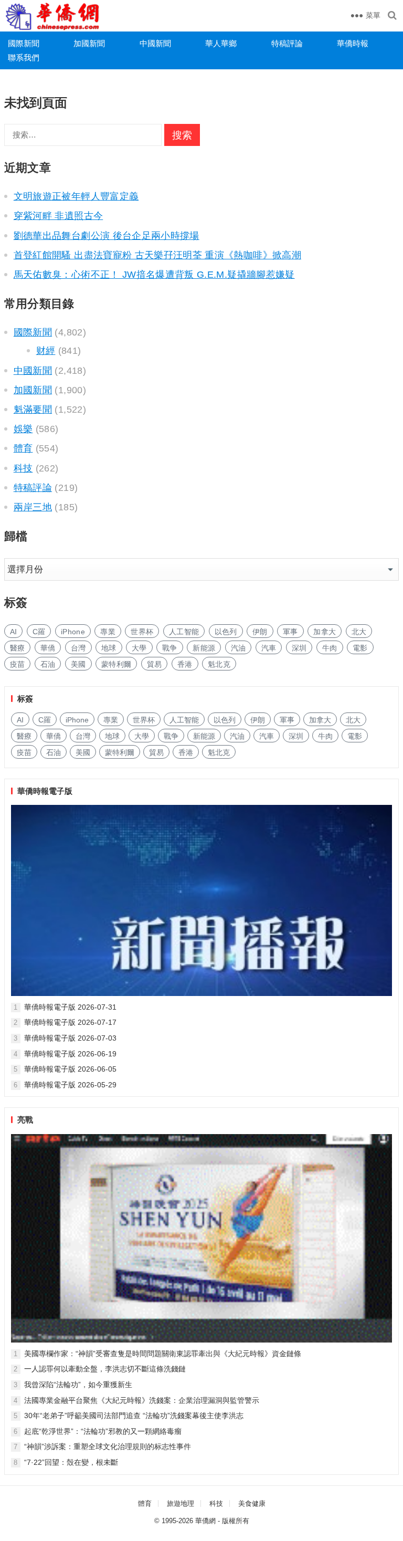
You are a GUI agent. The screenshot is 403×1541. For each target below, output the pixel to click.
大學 (139, 648)
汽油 (238, 648)
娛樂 (23, 429)
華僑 (48, 648)
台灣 (78, 648)
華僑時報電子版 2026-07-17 (70, 1022)
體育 (23, 448)
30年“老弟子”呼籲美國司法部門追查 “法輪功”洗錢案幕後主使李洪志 (133, 1415)
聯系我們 (23, 57)
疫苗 (17, 664)
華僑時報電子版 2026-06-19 (70, 1054)
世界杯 (142, 631)
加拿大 (324, 631)
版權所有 (235, 1521)
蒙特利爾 (116, 664)
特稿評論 (287, 43)
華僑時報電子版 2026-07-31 (70, 1007)
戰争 (169, 648)
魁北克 (219, 664)
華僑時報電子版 (44, 791)
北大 (359, 631)
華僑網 (205, 1521)
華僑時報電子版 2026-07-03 (70, 1038)
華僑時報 (352, 43)
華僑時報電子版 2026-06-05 (70, 1069)
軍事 (290, 631)
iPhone (73, 631)
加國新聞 (89, 43)
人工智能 (184, 631)
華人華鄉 (221, 43)
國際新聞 (23, 43)
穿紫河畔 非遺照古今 (58, 216)
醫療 (17, 648)
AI (13, 631)
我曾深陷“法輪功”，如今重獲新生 (78, 1384)
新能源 (204, 648)
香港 (185, 664)
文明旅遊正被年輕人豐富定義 (76, 196)
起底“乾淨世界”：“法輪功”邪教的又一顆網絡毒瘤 (103, 1431)
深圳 (299, 648)
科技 (23, 468)
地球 (108, 648)
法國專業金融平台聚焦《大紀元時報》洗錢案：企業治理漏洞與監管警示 (141, 1400)
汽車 (269, 648)
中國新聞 (155, 43)
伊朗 (260, 631)
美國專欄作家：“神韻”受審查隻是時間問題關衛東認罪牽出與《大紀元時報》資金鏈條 (162, 1353)
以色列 (226, 631)
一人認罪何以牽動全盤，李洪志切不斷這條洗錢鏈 (105, 1369)
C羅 (39, 631)
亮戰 (25, 1119)
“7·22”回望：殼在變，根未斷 (71, 1462)
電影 (360, 648)
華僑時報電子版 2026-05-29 (70, 1085)
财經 (46, 350)
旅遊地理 (180, 1503)
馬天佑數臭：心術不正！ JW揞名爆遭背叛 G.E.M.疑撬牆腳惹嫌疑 (154, 274)
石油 (48, 664)
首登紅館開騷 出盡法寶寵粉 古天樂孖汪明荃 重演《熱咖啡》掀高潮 (157, 255)
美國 (78, 664)
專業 (107, 631)
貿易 (154, 664)
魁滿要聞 (33, 409)
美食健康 (252, 1503)
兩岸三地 (33, 507)
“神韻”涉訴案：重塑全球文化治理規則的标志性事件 (107, 1446)
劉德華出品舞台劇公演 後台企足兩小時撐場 (106, 235)
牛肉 (329, 648)
